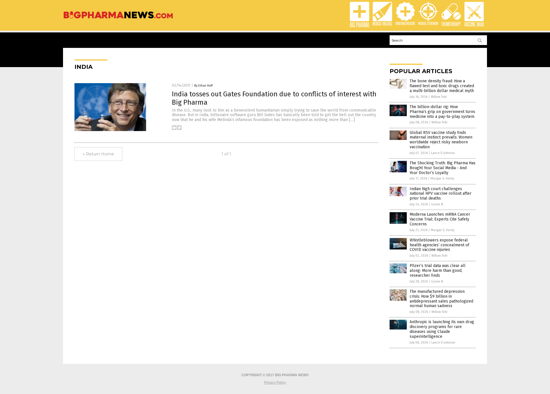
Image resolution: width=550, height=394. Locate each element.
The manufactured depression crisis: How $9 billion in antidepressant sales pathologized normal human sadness (441, 298)
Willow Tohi (439, 97)
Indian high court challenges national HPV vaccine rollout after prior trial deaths (441, 193)
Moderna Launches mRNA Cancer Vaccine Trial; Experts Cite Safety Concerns (440, 219)
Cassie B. (437, 204)
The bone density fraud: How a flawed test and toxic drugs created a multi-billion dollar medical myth (442, 86)
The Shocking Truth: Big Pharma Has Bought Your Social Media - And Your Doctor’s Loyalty (443, 168)
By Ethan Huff (203, 85)
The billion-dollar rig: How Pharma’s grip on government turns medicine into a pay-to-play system (442, 111)
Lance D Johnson (443, 153)
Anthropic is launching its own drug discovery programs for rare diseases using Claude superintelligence (442, 329)
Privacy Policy (275, 383)
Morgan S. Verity (442, 178)
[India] (118, 19)
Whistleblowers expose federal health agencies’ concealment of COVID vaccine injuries (439, 245)
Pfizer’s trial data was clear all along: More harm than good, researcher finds (437, 270)
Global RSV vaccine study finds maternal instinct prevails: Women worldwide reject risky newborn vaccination (441, 139)
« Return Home (98, 154)
